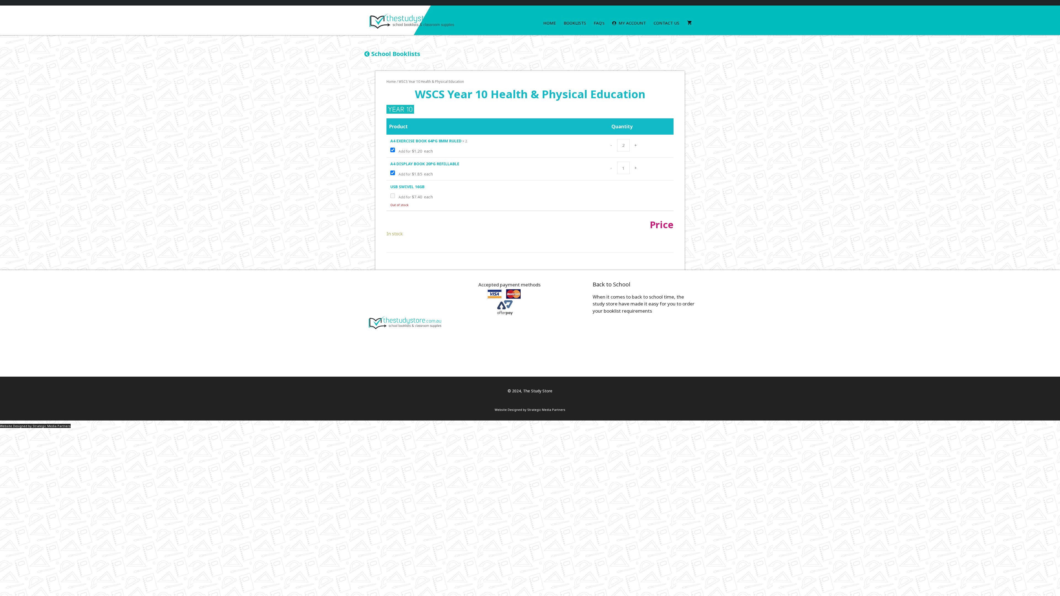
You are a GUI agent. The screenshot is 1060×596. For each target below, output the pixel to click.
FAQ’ (599, 23)
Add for (415, 151)
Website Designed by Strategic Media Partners (530, 410)
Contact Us (666, 23)
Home (549, 23)
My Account (632, 23)
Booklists (575, 23)
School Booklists (395, 53)
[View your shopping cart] (689, 23)
